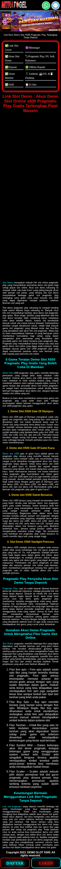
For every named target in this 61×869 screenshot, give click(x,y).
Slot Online (8, 643)
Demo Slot (8, 373)
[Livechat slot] (55, 8)
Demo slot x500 (11, 453)
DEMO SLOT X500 (38, 852)
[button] (55, 5)
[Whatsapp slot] (46, 8)
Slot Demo (8, 282)
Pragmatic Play (10, 588)
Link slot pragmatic (12, 806)
